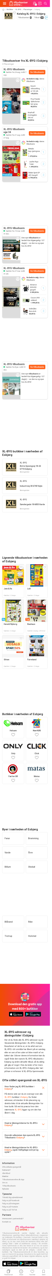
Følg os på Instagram (10, 1203)
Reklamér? (6, 1170)
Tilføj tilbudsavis (9, 1186)
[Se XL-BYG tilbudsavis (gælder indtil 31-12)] (11, 249)
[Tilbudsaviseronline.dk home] (18, 3)
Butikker (10, 9)
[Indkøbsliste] (40, 3)
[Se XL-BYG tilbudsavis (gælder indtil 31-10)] (11, 297)
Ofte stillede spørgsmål (11, 1167)
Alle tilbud (6, 1173)
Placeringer (27, 9)
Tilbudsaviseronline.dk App (13, 1179)
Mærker (5, 1176)
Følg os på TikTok (9, 1210)
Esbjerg (8, 1089)
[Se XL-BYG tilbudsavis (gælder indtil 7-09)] (11, 100)
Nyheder (5, 1189)
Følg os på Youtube (10, 1207)
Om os (4, 1183)
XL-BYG (18, 9)
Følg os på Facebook (10, 1200)
